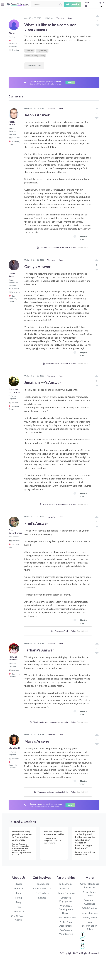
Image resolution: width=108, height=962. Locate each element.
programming (42, 51)
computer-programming (35, 55)
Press (18, 906)
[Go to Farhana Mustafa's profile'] (14, 649)
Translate (60, 18)
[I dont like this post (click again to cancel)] (97, 25)
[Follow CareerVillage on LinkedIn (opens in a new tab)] (82, 940)
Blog (18, 902)
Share (70, 18)
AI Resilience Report (89, 893)
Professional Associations (65, 924)
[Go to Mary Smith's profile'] (14, 740)
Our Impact (18, 888)
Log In (100, 2)
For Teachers (42, 893)
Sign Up (87, 4)
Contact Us (18, 911)
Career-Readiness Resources (89, 885)
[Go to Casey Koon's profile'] (14, 266)
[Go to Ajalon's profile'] (14, 25)
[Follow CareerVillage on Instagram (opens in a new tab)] (82, 946)
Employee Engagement (66, 899)
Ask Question (72, 4)
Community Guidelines (89, 902)
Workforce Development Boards (66, 909)
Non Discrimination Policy (89, 926)
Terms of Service (89, 912)
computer (29, 51)
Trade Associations (66, 917)
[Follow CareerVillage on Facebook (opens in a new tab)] (82, 935)
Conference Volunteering (66, 932)
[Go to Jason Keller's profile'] (14, 114)
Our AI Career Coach (18, 918)
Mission (18, 883)
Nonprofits (66, 888)
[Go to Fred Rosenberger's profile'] (14, 523)
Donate (42, 897)
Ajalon (73, 247)
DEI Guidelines (89, 908)
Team (18, 893)
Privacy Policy (89, 917)
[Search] (60, 4)
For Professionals (42, 888)
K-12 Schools (65, 883)
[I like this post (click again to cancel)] (97, 16)
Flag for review (81, 237)
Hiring (18, 897)
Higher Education (66, 893)
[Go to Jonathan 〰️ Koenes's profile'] (14, 382)
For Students (42, 883)
